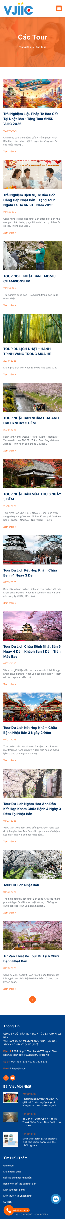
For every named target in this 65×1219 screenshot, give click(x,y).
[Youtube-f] (12, 1078)
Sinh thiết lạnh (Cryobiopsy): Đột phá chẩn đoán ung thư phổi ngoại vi (39, 1142)
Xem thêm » (9, 151)
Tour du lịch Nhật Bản (21, 885)
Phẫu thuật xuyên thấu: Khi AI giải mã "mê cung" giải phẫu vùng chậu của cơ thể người (40, 1102)
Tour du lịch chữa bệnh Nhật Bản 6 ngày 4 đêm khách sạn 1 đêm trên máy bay (32, 651)
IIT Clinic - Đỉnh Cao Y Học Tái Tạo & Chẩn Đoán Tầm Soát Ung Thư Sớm (41, 1122)
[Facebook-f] (6, 1078)
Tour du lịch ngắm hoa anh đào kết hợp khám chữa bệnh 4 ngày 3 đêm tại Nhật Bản (32, 809)
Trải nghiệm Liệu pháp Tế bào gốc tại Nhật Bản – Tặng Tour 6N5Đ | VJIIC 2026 (30, 119)
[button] (59, 8)
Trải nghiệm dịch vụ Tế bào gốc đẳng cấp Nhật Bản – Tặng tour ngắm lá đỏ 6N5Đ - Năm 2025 (29, 200)
